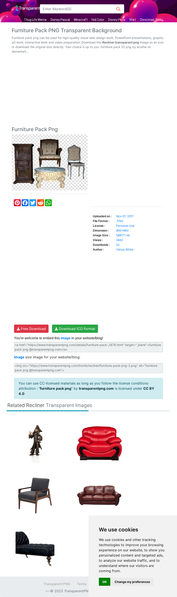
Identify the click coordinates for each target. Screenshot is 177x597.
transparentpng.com (96, 388)
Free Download (33, 329)
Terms (82, 584)
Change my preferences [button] (132, 582)
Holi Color (98, 19)
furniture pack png (55, 388)
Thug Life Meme (35, 19)
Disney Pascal (60, 19)
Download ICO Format (76, 329)
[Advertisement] (88, 91)
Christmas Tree (151, 19)
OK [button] (104, 582)
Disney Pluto (116, 19)
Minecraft (81, 19)
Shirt (132, 19)
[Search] (118, 8)
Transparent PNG (57, 584)
